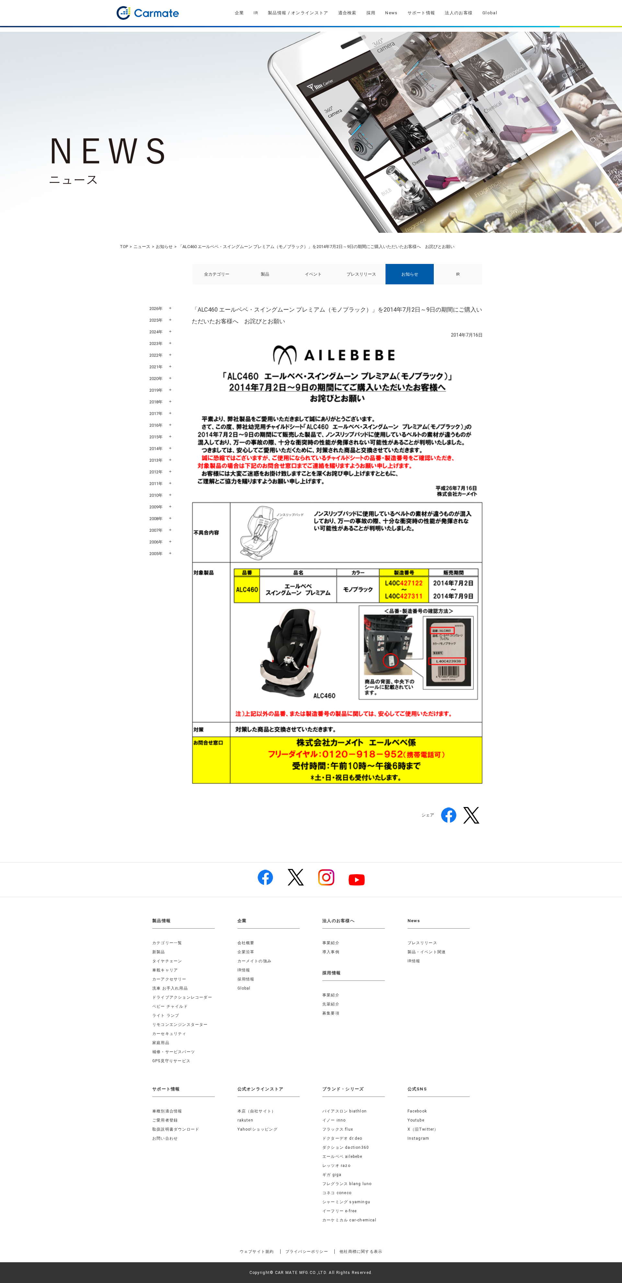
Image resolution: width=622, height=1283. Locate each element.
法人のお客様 (459, 12)
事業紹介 (331, 943)
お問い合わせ (165, 1138)
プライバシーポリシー (306, 1251)
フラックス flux (337, 1129)
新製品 (158, 952)
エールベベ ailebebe (342, 1156)
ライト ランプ (165, 1015)
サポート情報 (421, 12)
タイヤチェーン (167, 961)
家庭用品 (160, 1042)
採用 (371, 12)
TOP (124, 246)
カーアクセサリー (169, 979)
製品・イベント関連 (427, 952)
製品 (265, 274)
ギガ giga (331, 1174)
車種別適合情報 (167, 1111)
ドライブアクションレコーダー (182, 997)
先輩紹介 (331, 1004)
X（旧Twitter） (423, 1129)
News (391, 12)
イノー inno (334, 1120)
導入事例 (331, 952)
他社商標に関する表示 (361, 1251)
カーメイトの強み (254, 961)
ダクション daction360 (345, 1147)
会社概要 (246, 943)
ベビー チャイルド (170, 1006)
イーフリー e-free (339, 1211)
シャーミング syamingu (346, 1202)
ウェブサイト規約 (257, 1251)
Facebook (417, 1111)
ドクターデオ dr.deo (342, 1138)
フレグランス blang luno (347, 1184)
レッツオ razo (336, 1165)
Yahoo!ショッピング (257, 1129)
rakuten (245, 1120)
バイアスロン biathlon (344, 1111)
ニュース (141, 246)
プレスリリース (361, 274)
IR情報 (243, 970)
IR (256, 12)
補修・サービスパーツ (173, 1052)
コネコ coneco (336, 1193)
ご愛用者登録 (165, 1120)
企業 (239, 12)
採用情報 (246, 979)
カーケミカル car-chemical (349, 1220)
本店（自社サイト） (256, 1111)
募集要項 (331, 1013)
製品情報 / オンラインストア (298, 12)
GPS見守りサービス (171, 1061)
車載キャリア (165, 970)
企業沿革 (246, 952)
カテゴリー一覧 (167, 943)
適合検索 (347, 12)
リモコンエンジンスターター (180, 1024)
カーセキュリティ (169, 1033)
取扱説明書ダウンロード (175, 1129)
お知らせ (164, 246)
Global (489, 12)
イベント (313, 274)
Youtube (416, 1120)
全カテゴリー (216, 274)
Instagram (419, 1138)
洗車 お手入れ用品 (170, 988)
